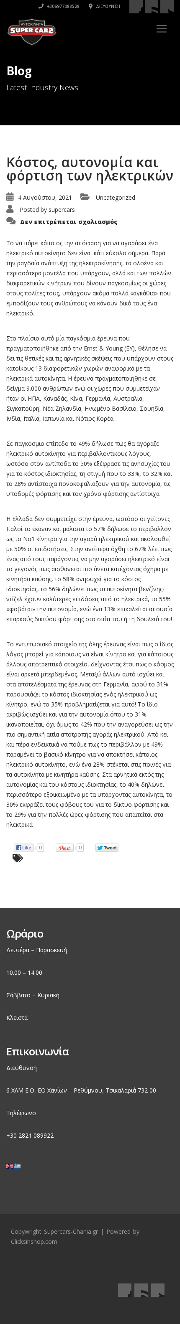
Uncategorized (115, 197)
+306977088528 (63, 6)
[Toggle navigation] (161, 28)
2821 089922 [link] (36, 1135)
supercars (62, 209)
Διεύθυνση (107, 6)
